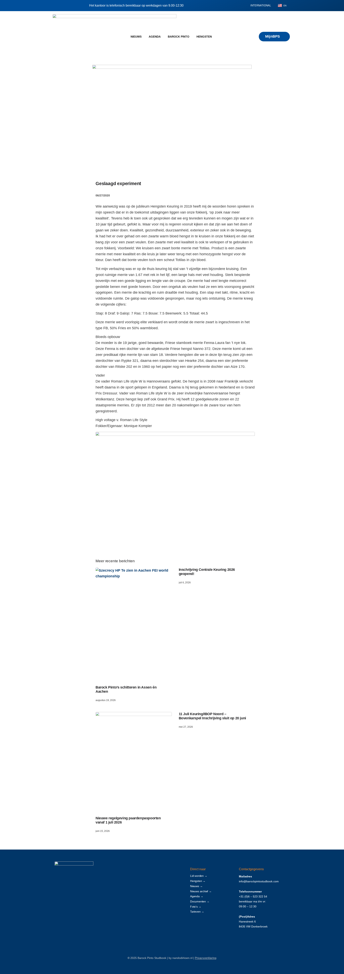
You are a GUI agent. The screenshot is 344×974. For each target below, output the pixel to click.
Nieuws (136, 36)
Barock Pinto (178, 36)
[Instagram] (70, 932)
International (260, 5)
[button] (240, 5)
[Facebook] (60, 932)
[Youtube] (79, 932)
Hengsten (204, 36)
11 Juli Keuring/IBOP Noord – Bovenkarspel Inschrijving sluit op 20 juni (212, 716)
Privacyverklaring (205, 957)
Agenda (155, 36)
